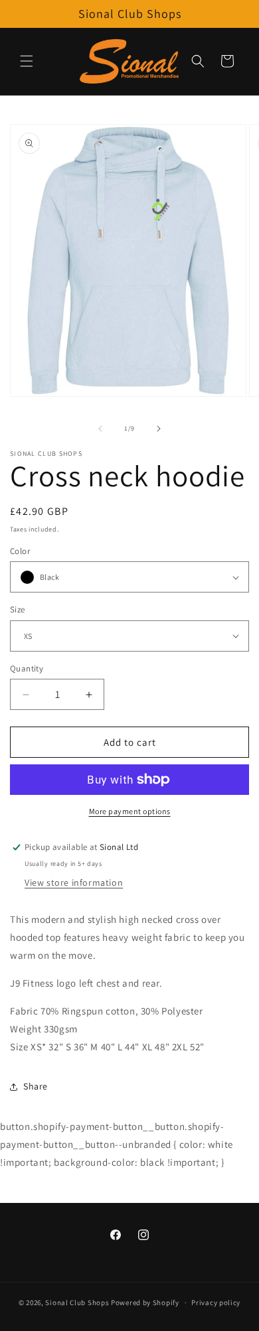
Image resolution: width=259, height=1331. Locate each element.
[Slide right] (158, 428)
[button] (26, 61)
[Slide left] (100, 428)
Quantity (26, 668)
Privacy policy (215, 1302)
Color (20, 551)
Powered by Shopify (145, 1302)
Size (17, 609)
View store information (74, 882)
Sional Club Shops (78, 1302)
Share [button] (35, 1086)
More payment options (130, 811)
